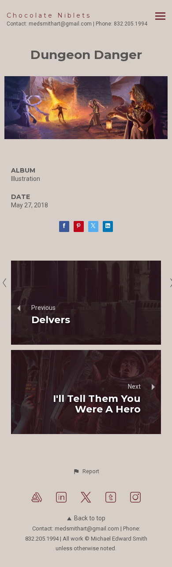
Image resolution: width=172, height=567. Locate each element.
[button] (86, 471)
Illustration (25, 178)
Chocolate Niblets (49, 15)
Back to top (89, 518)
